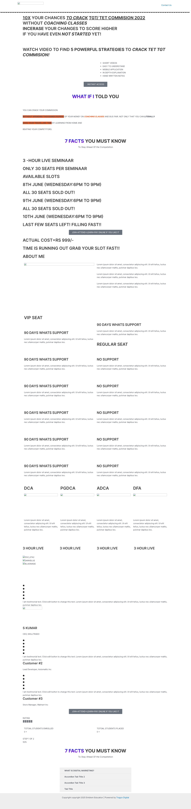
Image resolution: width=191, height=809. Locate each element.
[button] (95, 573)
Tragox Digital (122, 797)
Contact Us (166, 5)
